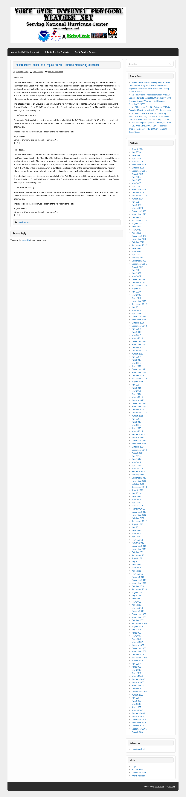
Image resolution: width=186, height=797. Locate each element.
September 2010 (139, 589)
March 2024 (137, 208)
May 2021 (136, 276)
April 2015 (136, 428)
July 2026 (136, 152)
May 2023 (136, 229)
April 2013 (136, 502)
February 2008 (138, 679)
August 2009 (137, 626)
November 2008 (139, 651)
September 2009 (139, 623)
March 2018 (137, 338)
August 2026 (137, 149)
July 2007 (136, 698)
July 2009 (136, 629)
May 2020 (136, 295)
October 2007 (138, 688)
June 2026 (136, 155)
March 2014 (137, 468)
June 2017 (136, 360)
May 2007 (136, 704)
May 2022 (136, 251)
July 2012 (136, 527)
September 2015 (139, 412)
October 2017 (138, 347)
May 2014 (136, 462)
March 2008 (137, 676)
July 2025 (136, 177)
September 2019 (139, 304)
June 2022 (136, 248)
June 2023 (136, 226)
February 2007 (138, 713)
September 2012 (139, 521)
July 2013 (136, 493)
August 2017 (137, 353)
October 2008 (138, 654)
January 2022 (138, 257)
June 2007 (136, 701)
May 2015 (136, 425)
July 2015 (136, 419)
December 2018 (139, 316)
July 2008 (136, 664)
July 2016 (136, 384)
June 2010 (136, 598)
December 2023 (139, 211)
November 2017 (139, 344)
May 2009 (136, 635)
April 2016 (136, 394)
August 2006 (137, 732)
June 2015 (136, 422)
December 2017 (139, 341)
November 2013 (139, 481)
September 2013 (139, 487)
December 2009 (139, 614)
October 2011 (138, 552)
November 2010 (139, 583)
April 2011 (136, 570)
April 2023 (136, 233)
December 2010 (139, 580)
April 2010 (136, 604)
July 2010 (136, 595)
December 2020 (139, 279)
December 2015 (139, 403)
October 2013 (138, 484)
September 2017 (139, 350)
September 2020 (139, 285)
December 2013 (139, 477)
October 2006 (138, 725)
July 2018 (136, 329)
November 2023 (139, 214)
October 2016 (138, 375)
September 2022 (139, 245)
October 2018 (138, 322)
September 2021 (139, 264)
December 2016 (139, 369)
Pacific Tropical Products (86, 52)
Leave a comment (55, 71)
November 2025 (139, 164)
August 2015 (137, 415)
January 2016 (138, 400)
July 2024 (136, 202)
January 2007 (138, 716)
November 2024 (139, 189)
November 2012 (139, 515)
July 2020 (136, 291)
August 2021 (137, 267)
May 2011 (136, 567)
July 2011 (136, 561)
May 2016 (136, 391)
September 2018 (139, 326)
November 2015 (139, 406)
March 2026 (137, 161)
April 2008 (136, 673)
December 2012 (139, 512)
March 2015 (137, 431)
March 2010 (137, 608)
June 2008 (136, 667)
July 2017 (136, 357)
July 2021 (136, 270)
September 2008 (139, 657)
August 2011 (137, 558)
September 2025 (139, 171)
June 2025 (136, 180)
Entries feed (137, 769)
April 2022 (136, 254)
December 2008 (139, 648)
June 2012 (136, 530)
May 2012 (136, 533)
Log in (134, 766)
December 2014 (139, 440)
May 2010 (136, 602)
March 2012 (137, 539)
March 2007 (137, 710)
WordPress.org (138, 775)
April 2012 (136, 536)
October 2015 (138, 409)
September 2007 (139, 691)
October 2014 (138, 446)
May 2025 (136, 183)
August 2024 (137, 198)
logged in (26, 240)
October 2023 (138, 217)
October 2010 (138, 586)
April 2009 (136, 639)
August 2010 (137, 592)
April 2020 (136, 298)
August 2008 (137, 660)
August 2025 (137, 174)
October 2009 (138, 620)
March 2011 (137, 573)
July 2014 (136, 456)
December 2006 (139, 719)
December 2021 (139, 260)
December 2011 (139, 546)
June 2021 (136, 273)
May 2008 (136, 670)
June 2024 (136, 205)
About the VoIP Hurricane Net (25, 52)
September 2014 (139, 450)
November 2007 (139, 685)
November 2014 (139, 443)
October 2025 (138, 167)
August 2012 (137, 524)
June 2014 (136, 459)
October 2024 (138, 192)
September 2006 (139, 729)
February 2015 (138, 434)
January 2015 (138, 437)
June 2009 (136, 633)
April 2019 (136, 313)
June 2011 (136, 564)
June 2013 (136, 496)
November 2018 (139, 319)
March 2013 (137, 505)
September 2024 (139, 195)
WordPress (159, 786)
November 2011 (139, 549)
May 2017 (136, 363)
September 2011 (139, 555)
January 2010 (138, 611)
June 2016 (136, 388)
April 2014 (136, 465)
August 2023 (137, 223)
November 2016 (139, 372)
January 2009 (138, 645)
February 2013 (138, 508)
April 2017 (136, 366)
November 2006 (139, 722)
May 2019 (136, 310)
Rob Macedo (38, 71)
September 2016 (139, 378)
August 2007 (137, 695)
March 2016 (137, 397)
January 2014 (138, 474)
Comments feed (139, 772)
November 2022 (139, 239)
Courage (171, 786)
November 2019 (139, 301)
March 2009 (137, 642)
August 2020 (137, 288)
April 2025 (136, 186)
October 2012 (138, 518)
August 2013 (137, 490)
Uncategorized (24, 222)
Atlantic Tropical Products (57, 52)
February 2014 (138, 471)
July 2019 (136, 307)
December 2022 (139, 236)
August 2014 (137, 453)
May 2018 (136, 335)
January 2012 (138, 542)
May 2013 (136, 499)
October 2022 (138, 242)
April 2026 (136, 158)
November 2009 (139, 617)
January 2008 (138, 682)
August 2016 (137, 381)
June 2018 (136, 332)
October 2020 (138, 282)
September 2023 (139, 220)
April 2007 (136, 707)
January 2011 (138, 577)
